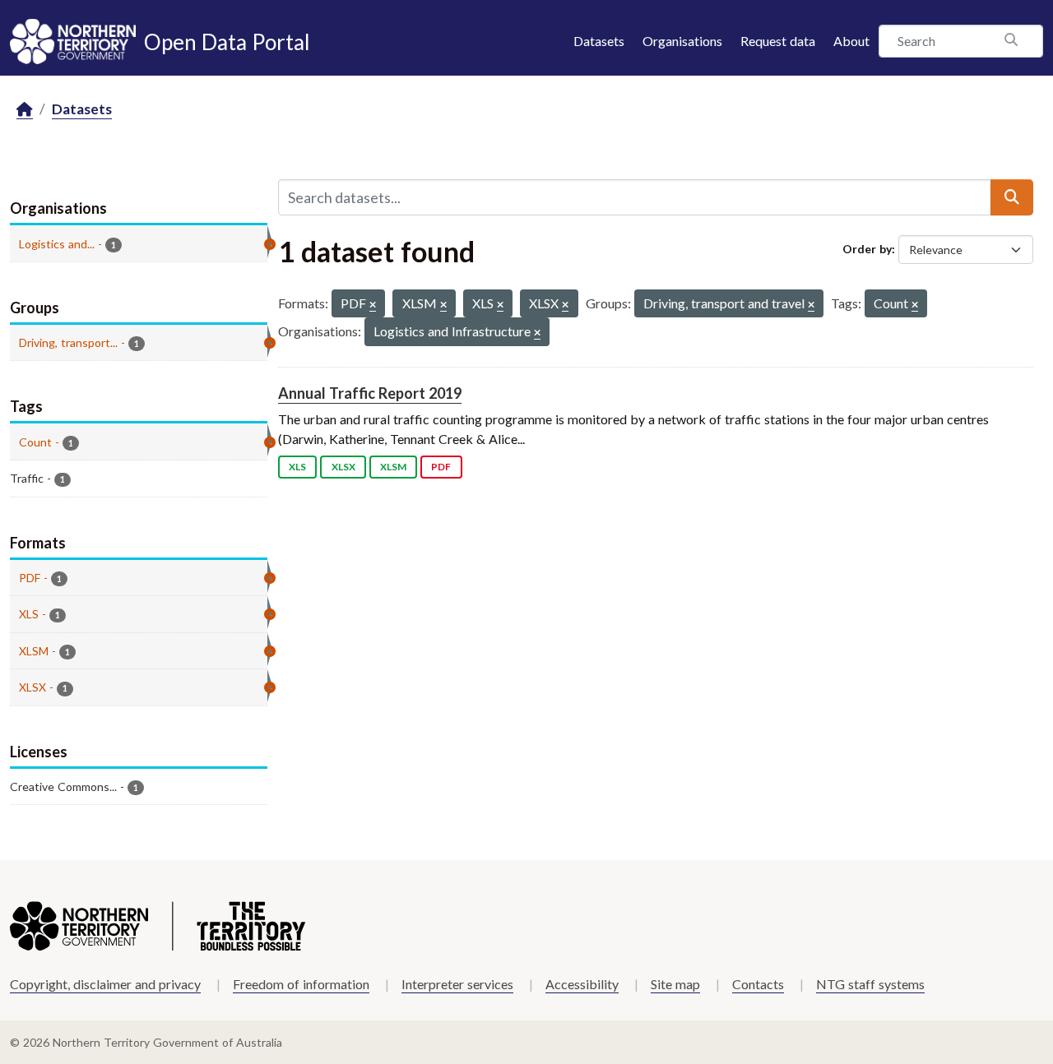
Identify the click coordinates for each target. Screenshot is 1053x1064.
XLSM (393, 466)
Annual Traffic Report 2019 (370, 393)
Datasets (598, 41)
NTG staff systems (870, 984)
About (851, 41)
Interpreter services (457, 984)
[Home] (24, 109)
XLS (297, 466)
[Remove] (372, 305)
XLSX (343, 466)
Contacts (758, 984)
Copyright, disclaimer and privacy (105, 984)
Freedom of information (301, 984)
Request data (777, 41)
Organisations (682, 41)
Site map (675, 984)
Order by (867, 249)
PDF (441, 466)
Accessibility (582, 984)
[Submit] (1011, 197)
